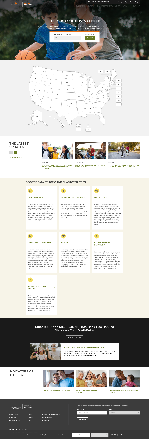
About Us (113, 2)
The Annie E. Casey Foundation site (51, 414)
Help (134, 6)
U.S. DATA (90, 38)
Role (110, 409)
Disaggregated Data (105, 6)
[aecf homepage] (16, 4)
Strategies (121, 2)
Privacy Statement (47, 417)
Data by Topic (12, 417)
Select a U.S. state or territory (62, 34)
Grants (132, 2)
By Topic (91, 6)
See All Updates (14, 157)
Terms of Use (45, 420)
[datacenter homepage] (28, 4)
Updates (126, 6)
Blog (136, 2)
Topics (127, 2)
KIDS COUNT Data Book (74, 337)
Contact (31, 423)
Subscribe (82, 419)
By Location (80, 6)
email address (81, 409)
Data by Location (13, 414)
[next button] (15, 152)
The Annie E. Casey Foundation (98, 2)
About (117, 6)
